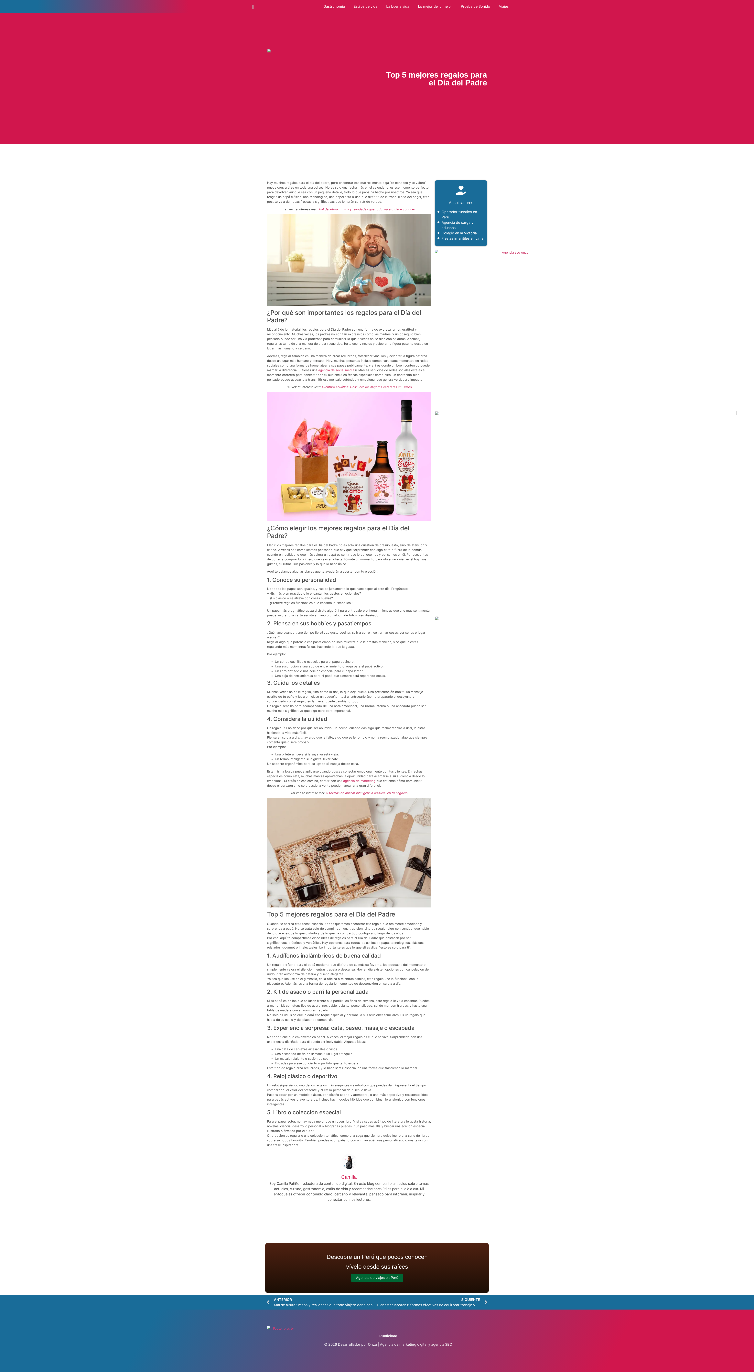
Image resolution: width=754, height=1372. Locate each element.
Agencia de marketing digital (403, 1344)
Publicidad (388, 1336)
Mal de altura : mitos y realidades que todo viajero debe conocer (366, 209)
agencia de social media (336, 370)
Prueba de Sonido (475, 6)
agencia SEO (441, 1344)
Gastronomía (334, 6)
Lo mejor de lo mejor (435, 6)
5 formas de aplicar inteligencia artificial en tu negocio (367, 793)
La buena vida (397, 6)
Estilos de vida (365, 6)
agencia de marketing (359, 781)
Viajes (504, 6)
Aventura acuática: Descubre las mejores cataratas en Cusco (367, 387)
